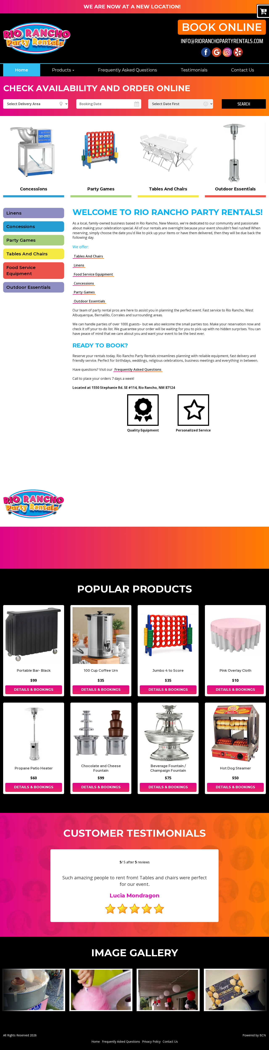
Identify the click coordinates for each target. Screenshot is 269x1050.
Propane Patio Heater (34, 768)
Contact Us (242, 70)
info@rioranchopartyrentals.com (222, 41)
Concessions (20, 226)
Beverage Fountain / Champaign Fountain (168, 768)
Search (243, 103)
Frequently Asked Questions (127, 70)
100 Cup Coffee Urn (101, 671)
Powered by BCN (254, 1035)
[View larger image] (33, 990)
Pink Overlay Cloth (235, 671)
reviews (142, 862)
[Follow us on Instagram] (227, 52)
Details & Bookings (33, 690)
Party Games (21, 240)
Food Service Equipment (21, 270)
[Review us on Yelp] (238, 52)
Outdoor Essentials (28, 287)
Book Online (222, 27)
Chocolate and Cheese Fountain (101, 768)
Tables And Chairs (26, 253)
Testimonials (194, 70)
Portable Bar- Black (34, 671)
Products (62, 70)
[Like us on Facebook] (206, 52)
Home (21, 70)
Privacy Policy (151, 1041)
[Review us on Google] (216, 52)
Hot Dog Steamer (235, 768)
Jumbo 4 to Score (168, 671)
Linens (13, 213)
